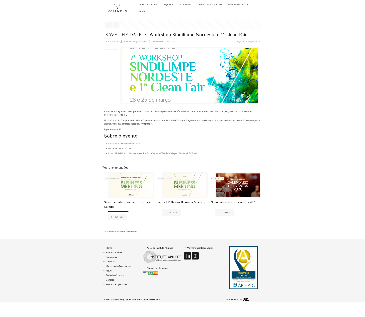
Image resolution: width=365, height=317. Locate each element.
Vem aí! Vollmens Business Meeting (181, 202)
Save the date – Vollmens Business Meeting (128, 204)
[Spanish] (155, 272)
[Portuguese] (150, 272)
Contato (141, 11)
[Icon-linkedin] (187, 256)
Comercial (185, 4)
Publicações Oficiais (238, 4)
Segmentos (169, 4)
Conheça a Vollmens (147, 4)
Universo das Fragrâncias (209, 4)
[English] (145, 272)
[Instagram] (195, 256)
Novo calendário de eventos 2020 (233, 202)
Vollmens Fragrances (133, 41)
